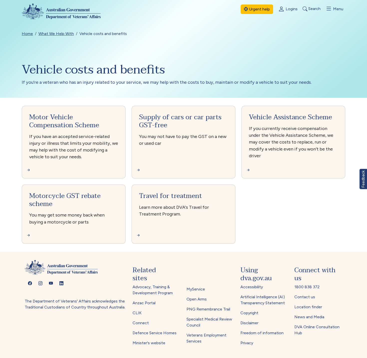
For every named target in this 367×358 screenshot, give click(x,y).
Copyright (249, 312)
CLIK (137, 312)
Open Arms (196, 299)
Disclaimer (249, 322)
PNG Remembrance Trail (208, 309)
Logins (291, 8)
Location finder (308, 306)
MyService (195, 289)
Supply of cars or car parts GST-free (180, 121)
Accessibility (251, 286)
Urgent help (259, 9)
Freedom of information (262, 332)
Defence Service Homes (155, 332)
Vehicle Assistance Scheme (290, 117)
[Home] (65, 11)
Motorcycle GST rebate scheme (65, 200)
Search (314, 8)
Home (27, 33)
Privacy (246, 342)
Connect (141, 322)
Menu (337, 8)
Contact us (304, 296)
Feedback (363, 179)
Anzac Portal (144, 302)
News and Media (309, 316)
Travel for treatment (170, 196)
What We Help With (56, 33)
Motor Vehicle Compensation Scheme (64, 121)
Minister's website (149, 342)
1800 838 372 (307, 286)
